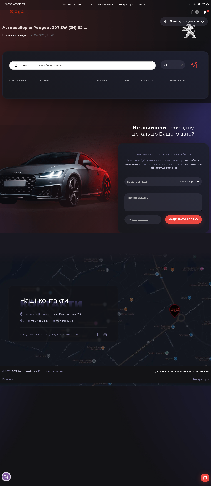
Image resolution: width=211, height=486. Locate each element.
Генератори (126, 4)
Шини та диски (105, 4)
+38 (13, 4)
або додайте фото (187, 181)
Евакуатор (143, 4)
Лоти (89, 4)
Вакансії (7, 379)
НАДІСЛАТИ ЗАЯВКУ (183, 219)
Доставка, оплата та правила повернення (181, 371)
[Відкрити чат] (205, 478)
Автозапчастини (72, 4)
